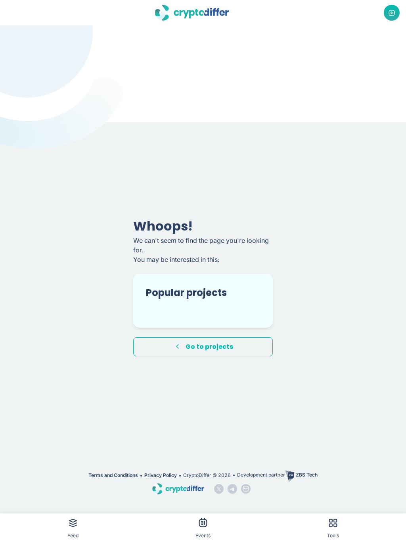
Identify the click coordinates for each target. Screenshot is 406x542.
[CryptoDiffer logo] (192, 13)
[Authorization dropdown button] (392, 13)
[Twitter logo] (219, 488)
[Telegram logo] (232, 488)
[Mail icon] (245, 488)
